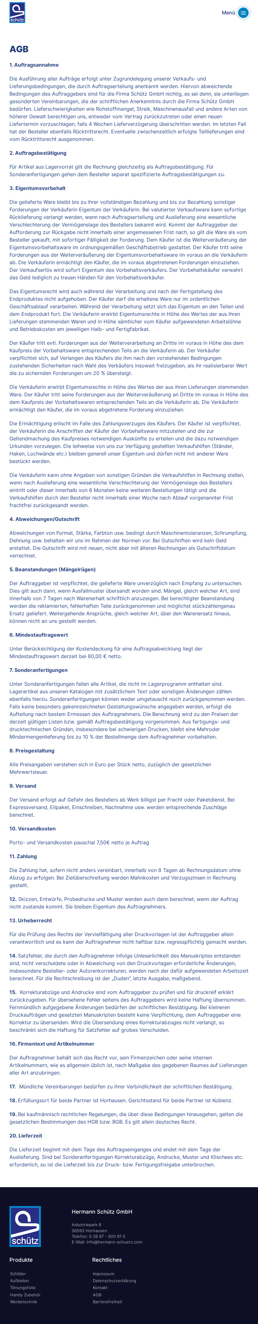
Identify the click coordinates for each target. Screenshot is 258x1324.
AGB (97, 1294)
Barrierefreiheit (107, 1301)
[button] (235, 12)
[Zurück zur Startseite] (17, 12)
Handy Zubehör (25, 1294)
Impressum (103, 1273)
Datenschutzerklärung (114, 1280)
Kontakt (100, 1287)
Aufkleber (19, 1280)
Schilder (18, 1273)
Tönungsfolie (23, 1287)
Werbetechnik (23, 1301)
